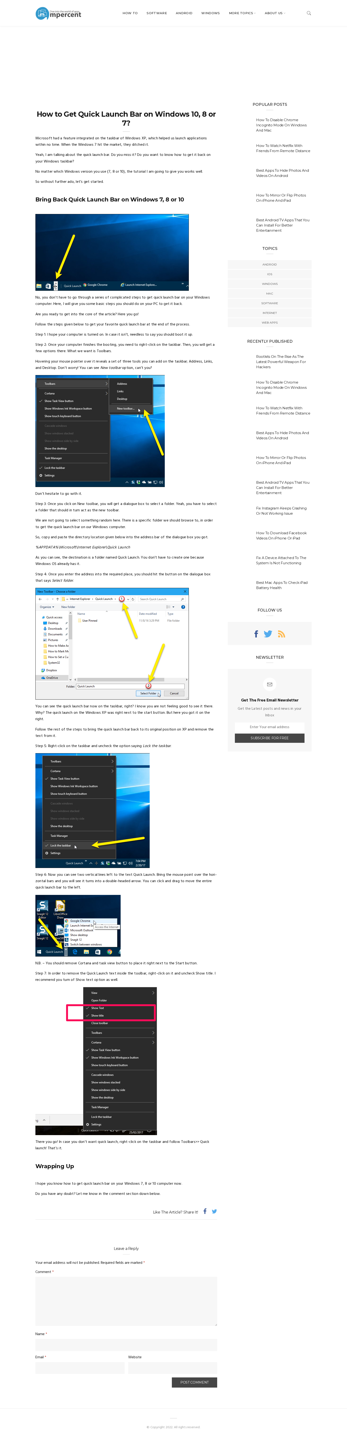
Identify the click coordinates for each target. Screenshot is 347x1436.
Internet (270, 313)
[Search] (309, 13)
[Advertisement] (173, 61)
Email (40, 1357)
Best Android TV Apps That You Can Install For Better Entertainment (282, 225)
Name (41, 1334)
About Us (274, 13)
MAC (269, 293)
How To (130, 13)
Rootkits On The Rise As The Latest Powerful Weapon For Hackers (281, 361)
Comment (44, 1272)
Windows (210, 13)
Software (157, 13)
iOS (269, 274)
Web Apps (270, 322)
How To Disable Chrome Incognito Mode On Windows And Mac (281, 125)
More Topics (241, 13)
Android (184, 13)
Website (135, 1357)
